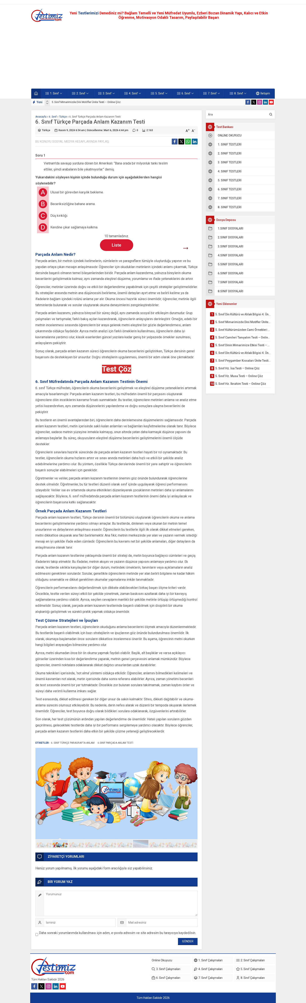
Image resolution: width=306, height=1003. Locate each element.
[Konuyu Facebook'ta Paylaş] (175, 141)
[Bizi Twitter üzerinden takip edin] (253, 102)
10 (189, 844)
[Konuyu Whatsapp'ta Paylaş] (188, 141)
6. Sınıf (53, 116)
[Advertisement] (153, 55)
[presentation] (47, 101)
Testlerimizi (89, 13)
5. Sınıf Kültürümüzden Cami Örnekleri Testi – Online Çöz (85, 102)
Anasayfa (40, 116)
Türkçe (63, 116)
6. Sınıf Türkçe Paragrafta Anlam (73, 742)
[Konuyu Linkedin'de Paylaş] (195, 141)
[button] (44, 844)
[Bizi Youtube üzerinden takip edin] (271, 102)
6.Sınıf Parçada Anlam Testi (115, 742)
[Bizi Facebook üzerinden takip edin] (247, 102)
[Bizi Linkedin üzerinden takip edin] (265, 102)
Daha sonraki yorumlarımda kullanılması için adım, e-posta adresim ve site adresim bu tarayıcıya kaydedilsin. (117, 933)
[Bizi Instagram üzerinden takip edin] (259, 102)
